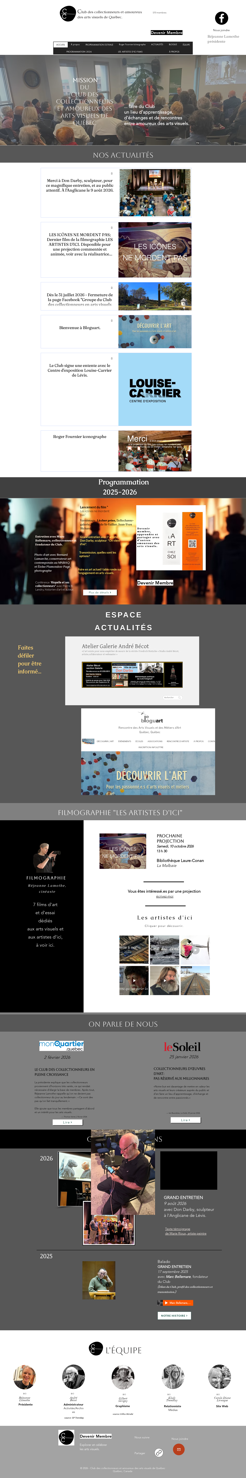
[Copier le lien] (159, 1453)
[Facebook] (221, 18)
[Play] (166, 1302)
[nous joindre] (179, 1449)
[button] (186, 45)
